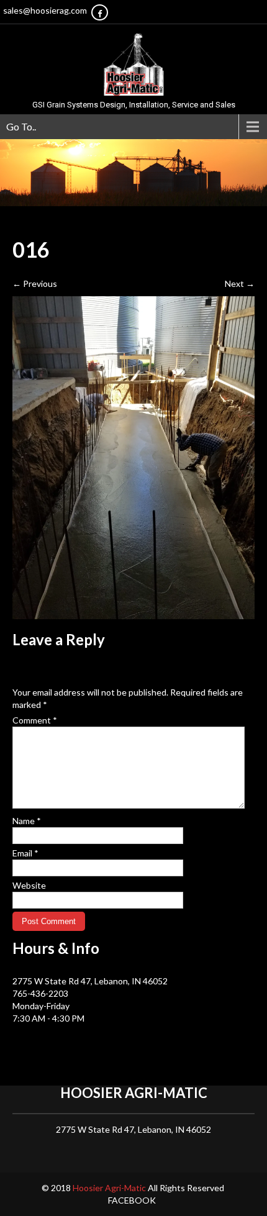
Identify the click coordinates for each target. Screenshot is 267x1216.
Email (25, 853)
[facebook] (99, 12)
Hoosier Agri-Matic (110, 1187)
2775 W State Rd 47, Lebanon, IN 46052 (90, 981)
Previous (34, 283)
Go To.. (21, 126)
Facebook (132, 1200)
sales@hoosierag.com (45, 10)
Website (29, 885)
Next (240, 283)
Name (26, 820)
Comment (34, 720)
